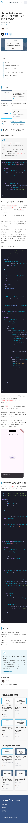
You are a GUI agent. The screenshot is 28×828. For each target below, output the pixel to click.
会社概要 (4, 807)
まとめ (6, 79)
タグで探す (4, 804)
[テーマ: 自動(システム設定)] (21, 2)
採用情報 (4, 811)
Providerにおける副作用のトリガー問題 (14, 72)
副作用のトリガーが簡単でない (12, 65)
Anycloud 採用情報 (7, 671)
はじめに (7, 62)
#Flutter (3, 24)
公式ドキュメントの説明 (10, 69)
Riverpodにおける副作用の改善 (12, 75)
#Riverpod (8, 24)
